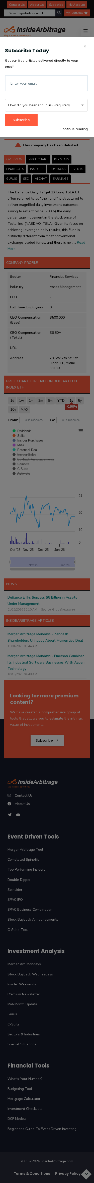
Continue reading (74, 129)
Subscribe (21, 119)
